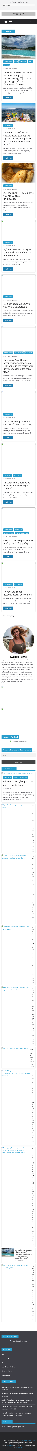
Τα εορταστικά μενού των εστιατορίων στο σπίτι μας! (17, 423)
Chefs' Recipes (7, 475)
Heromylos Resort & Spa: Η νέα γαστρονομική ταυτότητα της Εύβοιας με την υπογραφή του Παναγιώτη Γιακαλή (17, 78)
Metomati (5, 1363)
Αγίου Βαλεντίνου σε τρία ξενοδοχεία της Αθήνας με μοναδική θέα (17, 252)
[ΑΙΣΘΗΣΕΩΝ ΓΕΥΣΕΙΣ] (6, 21)
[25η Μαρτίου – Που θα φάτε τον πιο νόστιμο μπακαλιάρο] (18, 173)
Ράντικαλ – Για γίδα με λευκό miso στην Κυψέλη (18, 783)
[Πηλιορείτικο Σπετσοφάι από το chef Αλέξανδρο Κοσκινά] (18, 457)
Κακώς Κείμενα (18, 584)
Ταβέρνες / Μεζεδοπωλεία (22, 533)
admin (15, 68)
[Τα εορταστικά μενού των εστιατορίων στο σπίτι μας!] (18, 401)
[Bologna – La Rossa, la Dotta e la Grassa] (15, 1058)
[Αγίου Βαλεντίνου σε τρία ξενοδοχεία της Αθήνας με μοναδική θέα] (18, 229)
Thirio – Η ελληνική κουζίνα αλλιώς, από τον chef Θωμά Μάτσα (33, 1288)
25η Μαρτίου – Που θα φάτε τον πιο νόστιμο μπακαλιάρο (18, 195)
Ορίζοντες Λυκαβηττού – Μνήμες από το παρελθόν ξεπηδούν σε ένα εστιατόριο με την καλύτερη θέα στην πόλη (18, 365)
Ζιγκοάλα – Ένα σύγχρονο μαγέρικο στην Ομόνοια (33, 823)
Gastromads (5, 1359)
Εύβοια (16, 61)
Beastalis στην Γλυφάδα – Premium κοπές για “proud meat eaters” (33, 1011)
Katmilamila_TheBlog (8, 1367)
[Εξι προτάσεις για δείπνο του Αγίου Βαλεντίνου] (18, 283)
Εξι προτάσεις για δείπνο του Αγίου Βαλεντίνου (16, 305)
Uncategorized (8, 61)
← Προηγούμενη (8, 616)
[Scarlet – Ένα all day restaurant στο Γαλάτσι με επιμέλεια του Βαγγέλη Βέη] (16, 889)
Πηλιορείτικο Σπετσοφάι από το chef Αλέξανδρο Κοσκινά (16, 485)
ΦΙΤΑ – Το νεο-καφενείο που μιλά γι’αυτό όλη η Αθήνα (18, 542)
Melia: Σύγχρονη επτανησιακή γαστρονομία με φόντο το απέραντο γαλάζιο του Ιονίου (33, 1102)
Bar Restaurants (8, 352)
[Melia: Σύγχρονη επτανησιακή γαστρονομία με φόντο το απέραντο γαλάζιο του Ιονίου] (16, 1108)
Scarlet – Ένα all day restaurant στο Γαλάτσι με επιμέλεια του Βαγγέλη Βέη (33, 884)
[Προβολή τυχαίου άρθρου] (31, 21)
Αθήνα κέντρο (29, 352)
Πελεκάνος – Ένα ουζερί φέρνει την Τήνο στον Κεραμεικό (33, 950)
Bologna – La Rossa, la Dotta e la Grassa (32, 1055)
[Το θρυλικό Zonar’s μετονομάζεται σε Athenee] (18, 571)
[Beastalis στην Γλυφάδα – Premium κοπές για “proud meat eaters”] (16, 1016)
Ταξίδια (30, 61)
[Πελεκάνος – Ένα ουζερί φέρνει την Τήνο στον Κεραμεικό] (16, 955)
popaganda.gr (6, 1375)
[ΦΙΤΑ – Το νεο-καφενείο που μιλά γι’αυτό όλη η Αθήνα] (18, 517)
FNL (3, 1355)
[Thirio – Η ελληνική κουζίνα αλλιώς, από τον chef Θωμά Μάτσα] (16, 1293)
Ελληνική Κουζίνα (8, 533)
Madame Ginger (7, 1371)
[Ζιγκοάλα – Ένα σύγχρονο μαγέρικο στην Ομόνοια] (16, 828)
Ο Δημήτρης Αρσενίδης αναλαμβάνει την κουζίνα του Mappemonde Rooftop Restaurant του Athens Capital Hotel (33, 1191)
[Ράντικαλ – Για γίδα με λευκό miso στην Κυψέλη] (18, 773)
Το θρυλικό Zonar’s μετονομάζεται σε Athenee (17, 593)
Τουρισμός (7, 65)
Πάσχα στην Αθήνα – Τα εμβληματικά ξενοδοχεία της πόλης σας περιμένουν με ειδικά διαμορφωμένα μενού (17, 138)
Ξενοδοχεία (23, 61)
